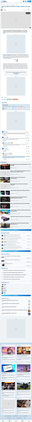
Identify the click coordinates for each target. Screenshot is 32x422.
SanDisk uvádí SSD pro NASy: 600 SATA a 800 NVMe (19, 203)
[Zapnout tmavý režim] (25, 1)
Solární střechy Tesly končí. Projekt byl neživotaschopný (17, 178)
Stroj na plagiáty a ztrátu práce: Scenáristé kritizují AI (8, 360)
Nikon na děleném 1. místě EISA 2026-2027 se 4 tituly (23, 413)
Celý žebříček (16, 295)
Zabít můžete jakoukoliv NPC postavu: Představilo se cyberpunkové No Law (23, 374)
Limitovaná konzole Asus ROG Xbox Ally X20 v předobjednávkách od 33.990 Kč (18, 197)
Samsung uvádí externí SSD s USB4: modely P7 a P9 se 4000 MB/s (20, 165)
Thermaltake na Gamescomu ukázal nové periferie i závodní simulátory (8, 378)
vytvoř (22, 106)
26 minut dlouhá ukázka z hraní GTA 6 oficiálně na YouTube (10, 303)
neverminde (5, 137)
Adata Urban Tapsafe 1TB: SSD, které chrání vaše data (20, 216)
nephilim (5, 131)
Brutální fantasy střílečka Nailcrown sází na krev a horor (10, 300)
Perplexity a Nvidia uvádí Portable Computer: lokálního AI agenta (7, 373)
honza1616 (5, 153)
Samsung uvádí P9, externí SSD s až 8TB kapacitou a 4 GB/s (23, 408)
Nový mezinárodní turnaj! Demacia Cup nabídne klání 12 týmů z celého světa (8, 395)
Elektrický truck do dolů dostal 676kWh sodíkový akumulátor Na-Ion (19, 224)
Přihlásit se (29, 1)
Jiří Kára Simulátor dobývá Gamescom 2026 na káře (23, 357)
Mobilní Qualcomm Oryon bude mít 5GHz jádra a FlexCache (19, 184)
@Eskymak (4, 154)
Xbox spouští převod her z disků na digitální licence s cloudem (8, 375)
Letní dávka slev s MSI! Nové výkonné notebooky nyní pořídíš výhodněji (20, 210)
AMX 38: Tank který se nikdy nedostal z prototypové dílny (23, 392)
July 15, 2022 (16, 73)
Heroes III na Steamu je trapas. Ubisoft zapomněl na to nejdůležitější (23, 359)
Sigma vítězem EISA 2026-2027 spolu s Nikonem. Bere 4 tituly (23, 411)
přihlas (14, 106)
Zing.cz (3, 304)
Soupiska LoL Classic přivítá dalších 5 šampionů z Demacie (8, 393)
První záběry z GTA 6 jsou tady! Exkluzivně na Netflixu (7, 355)
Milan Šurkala (12, 187)
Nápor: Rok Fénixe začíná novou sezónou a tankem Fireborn (23, 394)
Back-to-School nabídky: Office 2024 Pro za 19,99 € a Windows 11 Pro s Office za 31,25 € (20, 171)
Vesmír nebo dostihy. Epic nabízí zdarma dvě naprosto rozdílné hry (7, 358)
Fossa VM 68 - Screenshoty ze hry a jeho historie (23, 390)
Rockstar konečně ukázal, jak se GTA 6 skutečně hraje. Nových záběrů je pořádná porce (23, 355)
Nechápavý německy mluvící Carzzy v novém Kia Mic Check (8, 391)
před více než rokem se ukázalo (8, 54)
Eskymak (5, 148)
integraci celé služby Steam (6, 57)
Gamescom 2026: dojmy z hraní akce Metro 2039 (9, 306)
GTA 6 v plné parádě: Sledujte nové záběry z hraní (9, 313)
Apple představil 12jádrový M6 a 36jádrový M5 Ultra (20, 190)
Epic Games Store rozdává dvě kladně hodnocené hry (23, 377)
